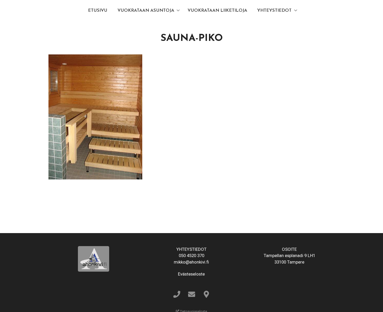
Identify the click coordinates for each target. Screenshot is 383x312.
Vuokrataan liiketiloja (217, 10)
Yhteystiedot (274, 10)
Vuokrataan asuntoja (146, 10)
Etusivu (97, 10)
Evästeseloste (191, 274)
